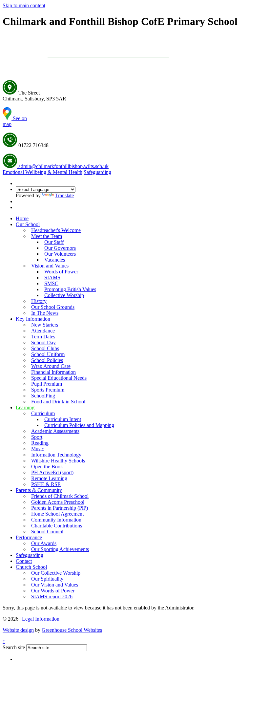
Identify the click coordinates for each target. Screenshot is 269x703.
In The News (44, 313)
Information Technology (56, 455)
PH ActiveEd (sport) (52, 472)
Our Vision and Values (54, 584)
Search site (14, 647)
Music (37, 449)
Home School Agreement (57, 514)
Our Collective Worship (55, 573)
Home (22, 218)
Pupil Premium (46, 384)
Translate (64, 195)
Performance (29, 537)
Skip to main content (24, 5)
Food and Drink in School (58, 401)
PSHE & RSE (46, 484)
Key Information (33, 319)
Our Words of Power (52, 590)
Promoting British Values (70, 289)
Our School (28, 224)
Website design (18, 630)
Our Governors (60, 248)
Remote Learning (49, 478)
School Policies (47, 360)
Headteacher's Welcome (56, 230)
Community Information (56, 519)
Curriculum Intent (62, 419)
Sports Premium (47, 390)
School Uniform (48, 354)
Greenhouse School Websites (72, 630)
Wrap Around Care (51, 366)
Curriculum (43, 413)
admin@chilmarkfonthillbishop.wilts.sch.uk (63, 166)
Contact (24, 561)
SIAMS (52, 277)
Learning (25, 407)
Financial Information (53, 372)
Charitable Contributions (56, 525)
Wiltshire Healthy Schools (58, 460)
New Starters (44, 325)
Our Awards (43, 543)
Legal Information (40, 619)
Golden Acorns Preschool (57, 502)
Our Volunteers (60, 254)
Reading (40, 443)
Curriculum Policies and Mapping (79, 425)
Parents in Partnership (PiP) (59, 508)
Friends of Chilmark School (60, 496)
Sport (36, 437)
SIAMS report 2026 (51, 596)
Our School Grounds (52, 307)
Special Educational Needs (59, 378)
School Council (47, 531)
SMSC (51, 283)
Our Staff (54, 242)
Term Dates (43, 336)
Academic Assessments (55, 431)
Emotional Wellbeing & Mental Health (42, 172)
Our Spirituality (47, 579)
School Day (43, 342)
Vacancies (54, 260)
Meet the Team (46, 236)
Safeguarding (97, 172)
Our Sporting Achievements (60, 549)
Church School (31, 567)
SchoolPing (43, 395)
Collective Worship (64, 295)
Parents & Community (39, 490)
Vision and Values (50, 265)
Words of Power (61, 271)
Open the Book (47, 466)
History (39, 301)
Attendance (43, 330)
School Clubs (45, 348)
